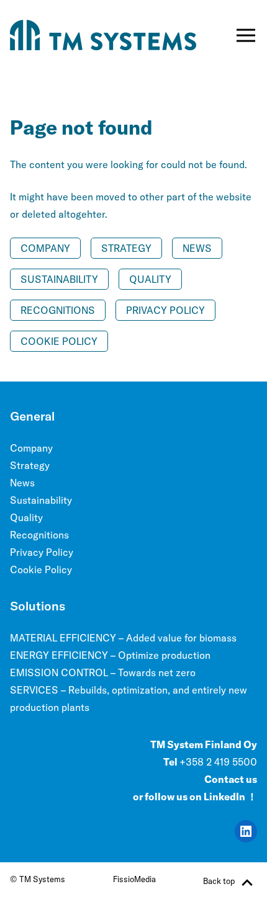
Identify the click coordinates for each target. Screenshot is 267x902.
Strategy (126, 248)
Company (45, 248)
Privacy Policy (165, 310)
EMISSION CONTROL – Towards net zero (103, 672)
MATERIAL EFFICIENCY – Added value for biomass (123, 638)
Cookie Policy (58, 341)
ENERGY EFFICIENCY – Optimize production (110, 655)
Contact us (230, 779)
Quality (150, 279)
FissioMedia (134, 879)
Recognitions (57, 310)
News (197, 248)
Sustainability (59, 279)
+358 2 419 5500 (218, 762)
